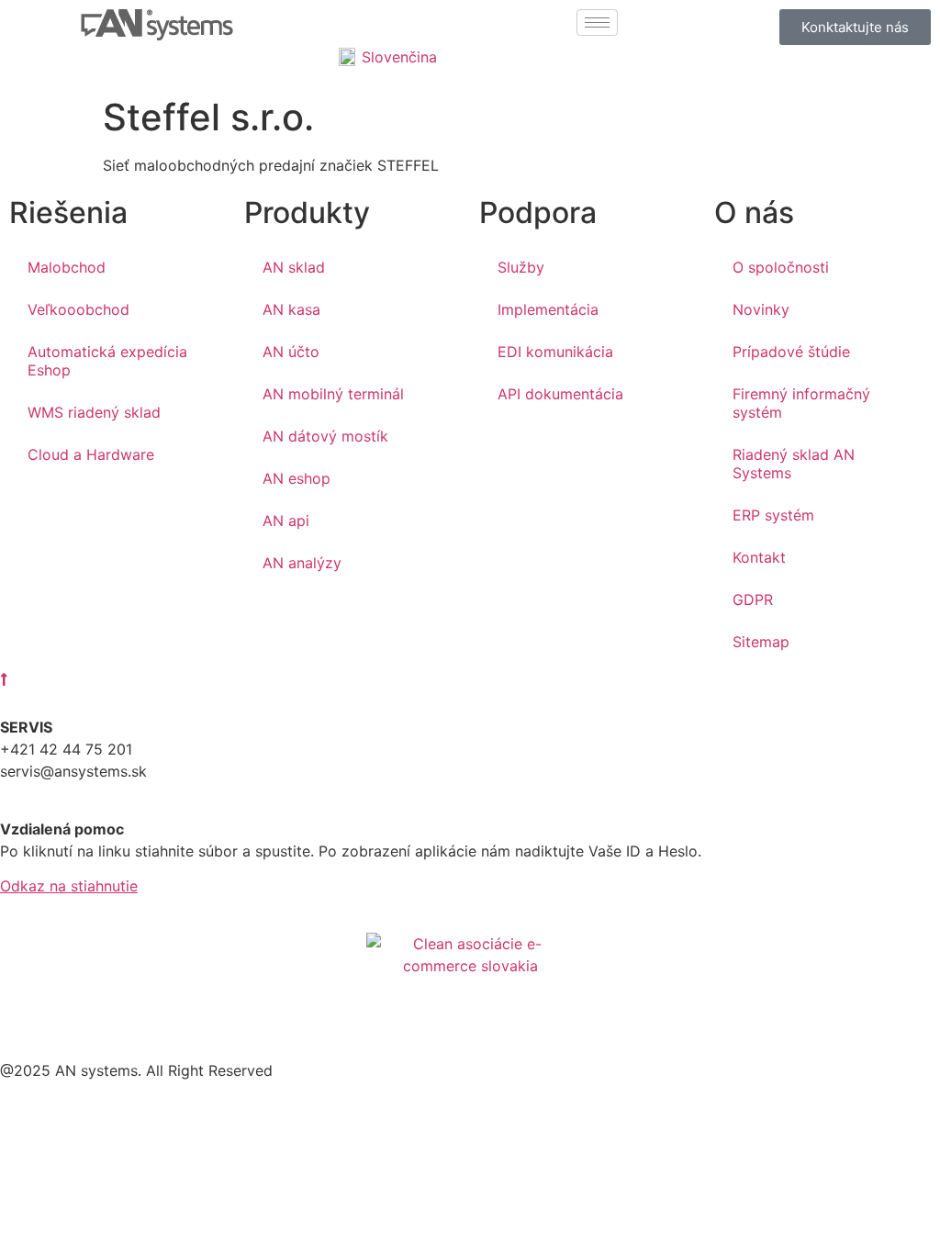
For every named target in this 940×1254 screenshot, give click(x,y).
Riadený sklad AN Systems (794, 463)
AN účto (291, 351)
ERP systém (773, 515)
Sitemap (761, 642)
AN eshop (296, 478)
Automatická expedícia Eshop (107, 360)
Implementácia (548, 309)
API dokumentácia (560, 394)
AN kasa (291, 309)
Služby (521, 267)
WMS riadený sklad (94, 412)
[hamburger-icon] (597, 22)
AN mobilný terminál (333, 394)
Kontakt (759, 557)
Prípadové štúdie (791, 351)
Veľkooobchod (78, 309)
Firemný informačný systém (801, 403)
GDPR (753, 599)
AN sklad (294, 267)
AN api (286, 520)
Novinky (761, 309)
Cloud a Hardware (91, 454)
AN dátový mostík (325, 436)
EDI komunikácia (555, 351)
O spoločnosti (781, 267)
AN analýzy (302, 563)
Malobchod (67, 267)
